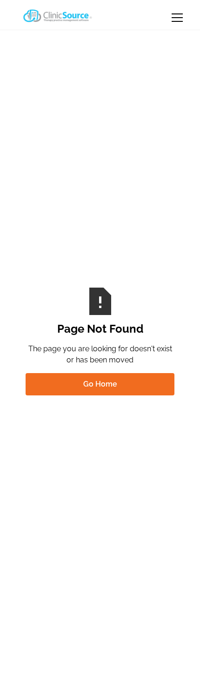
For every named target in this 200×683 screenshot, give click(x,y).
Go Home (100, 384)
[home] (56, 16)
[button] (175, 18)
